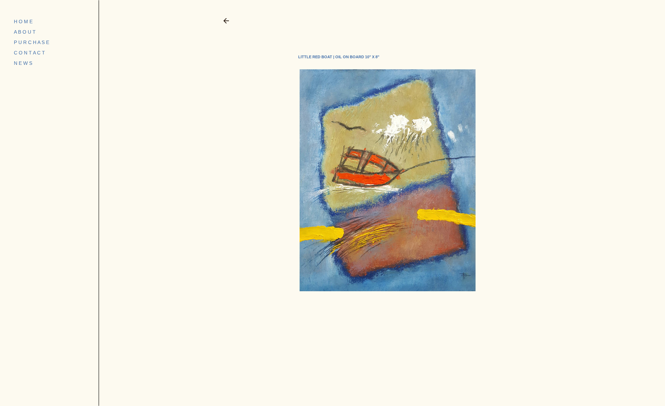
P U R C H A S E (31, 42)
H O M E (23, 21)
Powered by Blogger (387, 372)
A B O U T (25, 32)
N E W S (23, 63)
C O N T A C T (29, 52)
